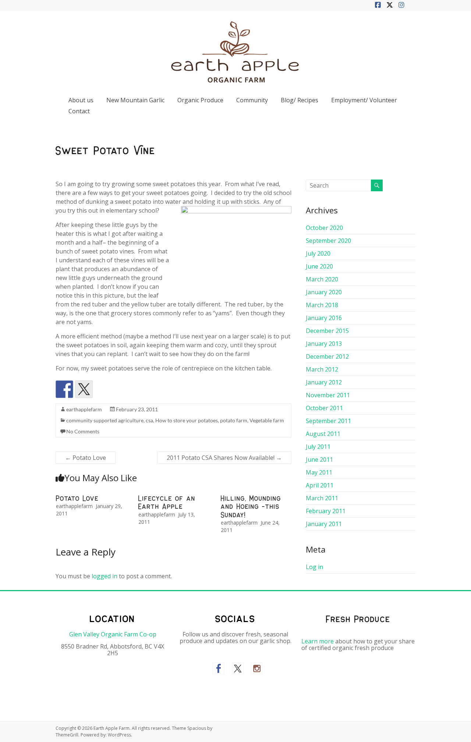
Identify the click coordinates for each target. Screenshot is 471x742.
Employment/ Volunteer (364, 100)
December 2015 (327, 331)
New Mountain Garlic (135, 100)
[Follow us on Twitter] (238, 668)
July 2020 (318, 253)
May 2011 (319, 472)
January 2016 (324, 318)
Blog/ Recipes (299, 100)
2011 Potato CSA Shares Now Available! (224, 458)
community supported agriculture (105, 420)
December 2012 (327, 356)
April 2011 (319, 485)
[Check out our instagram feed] (257, 668)
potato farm (233, 420)
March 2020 (322, 279)
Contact (79, 111)
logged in (104, 576)
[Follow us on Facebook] (218, 668)
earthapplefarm (84, 409)
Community (252, 100)
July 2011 (318, 447)
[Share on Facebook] (64, 389)
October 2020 (324, 228)
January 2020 (324, 292)
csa (149, 420)
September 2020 (328, 241)
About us (80, 100)
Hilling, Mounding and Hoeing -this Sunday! (251, 507)
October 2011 (324, 408)
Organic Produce (200, 100)
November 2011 (328, 395)
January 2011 (324, 524)
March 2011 (322, 498)
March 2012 (322, 369)
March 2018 (322, 305)
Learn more (317, 641)
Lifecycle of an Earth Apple (166, 502)
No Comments (82, 431)
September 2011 (328, 421)
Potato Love (85, 458)
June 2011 (319, 459)
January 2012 (324, 382)
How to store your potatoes (186, 420)
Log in (314, 567)
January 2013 (324, 344)
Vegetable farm (266, 420)
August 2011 (323, 434)
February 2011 (326, 511)
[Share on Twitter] (84, 389)
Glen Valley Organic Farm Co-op (112, 634)
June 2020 (319, 266)
